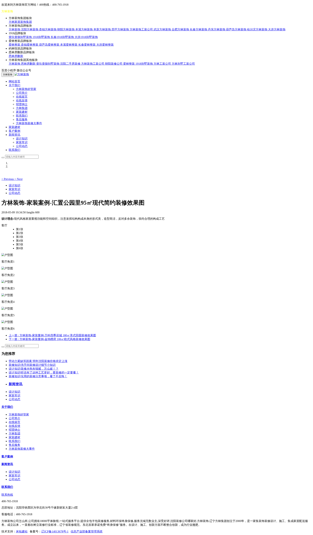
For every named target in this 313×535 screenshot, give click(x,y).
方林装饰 (15, 29)
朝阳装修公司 (114, 63)
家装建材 (22, 111)
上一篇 (52, 335)
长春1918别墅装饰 (63, 37)
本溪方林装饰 (84, 29)
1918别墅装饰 (42, 37)
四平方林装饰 (121, 29)
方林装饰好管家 (26, 89)
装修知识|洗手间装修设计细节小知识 (32, 364)
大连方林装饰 (276, 29)
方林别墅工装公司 (183, 63)
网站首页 (14, 81)
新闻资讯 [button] (14, 134)
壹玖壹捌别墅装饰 (21, 37)
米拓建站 (22, 531)
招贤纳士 (22, 104)
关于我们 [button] (14, 85)
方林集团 (22, 108)
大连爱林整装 (105, 44)
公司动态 (22, 146)
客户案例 (14, 130)
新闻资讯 (7, 464)
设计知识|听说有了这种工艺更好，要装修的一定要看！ (44, 372)
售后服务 (22, 119)
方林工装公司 (163, 63)
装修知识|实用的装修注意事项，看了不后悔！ (38, 376)
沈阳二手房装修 (70, 63)
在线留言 (22, 96)
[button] (7, 179)
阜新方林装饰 (102, 29)
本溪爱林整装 (69, 44)
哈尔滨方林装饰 (257, 29)
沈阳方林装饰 (30, 29)
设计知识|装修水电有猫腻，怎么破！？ (34, 368)
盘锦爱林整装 (30, 44)
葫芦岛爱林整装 (49, 44)
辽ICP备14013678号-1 (54, 531)
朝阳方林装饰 (66, 29)
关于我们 (7, 406)
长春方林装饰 (199, 29)
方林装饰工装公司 (142, 29)
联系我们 (22, 115)
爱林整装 (15, 44)
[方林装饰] (21, 74)
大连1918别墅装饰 (86, 37)
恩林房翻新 (16, 56)
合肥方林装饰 (181, 29)
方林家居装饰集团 (20, 21)
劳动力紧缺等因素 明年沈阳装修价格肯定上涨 (38, 361)
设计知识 (22, 138)
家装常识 (22, 142)
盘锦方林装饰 (48, 29)
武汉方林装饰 (163, 29)
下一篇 (49, 339)
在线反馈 (22, 100)
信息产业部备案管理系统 (87, 531)
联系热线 (7, 494)
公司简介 (22, 92)
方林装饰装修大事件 (29, 123)
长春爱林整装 (87, 44)
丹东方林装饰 (217, 29)
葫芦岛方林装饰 (236, 29)
